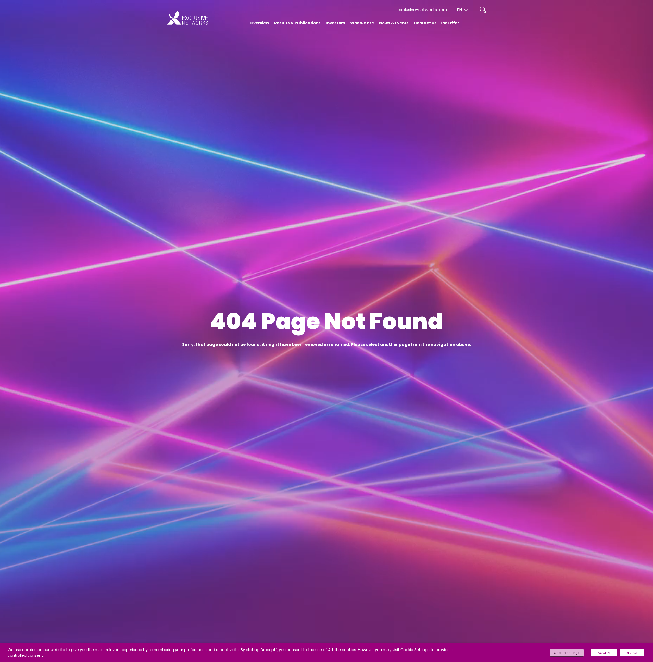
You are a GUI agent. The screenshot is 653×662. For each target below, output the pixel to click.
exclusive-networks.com (422, 10)
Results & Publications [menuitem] (297, 23)
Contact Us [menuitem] (425, 23)
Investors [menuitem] (335, 23)
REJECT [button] (632, 652)
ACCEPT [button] (604, 652)
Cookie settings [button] (567, 652)
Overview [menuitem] (259, 23)
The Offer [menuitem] (449, 23)
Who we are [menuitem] (362, 23)
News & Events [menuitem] (394, 23)
